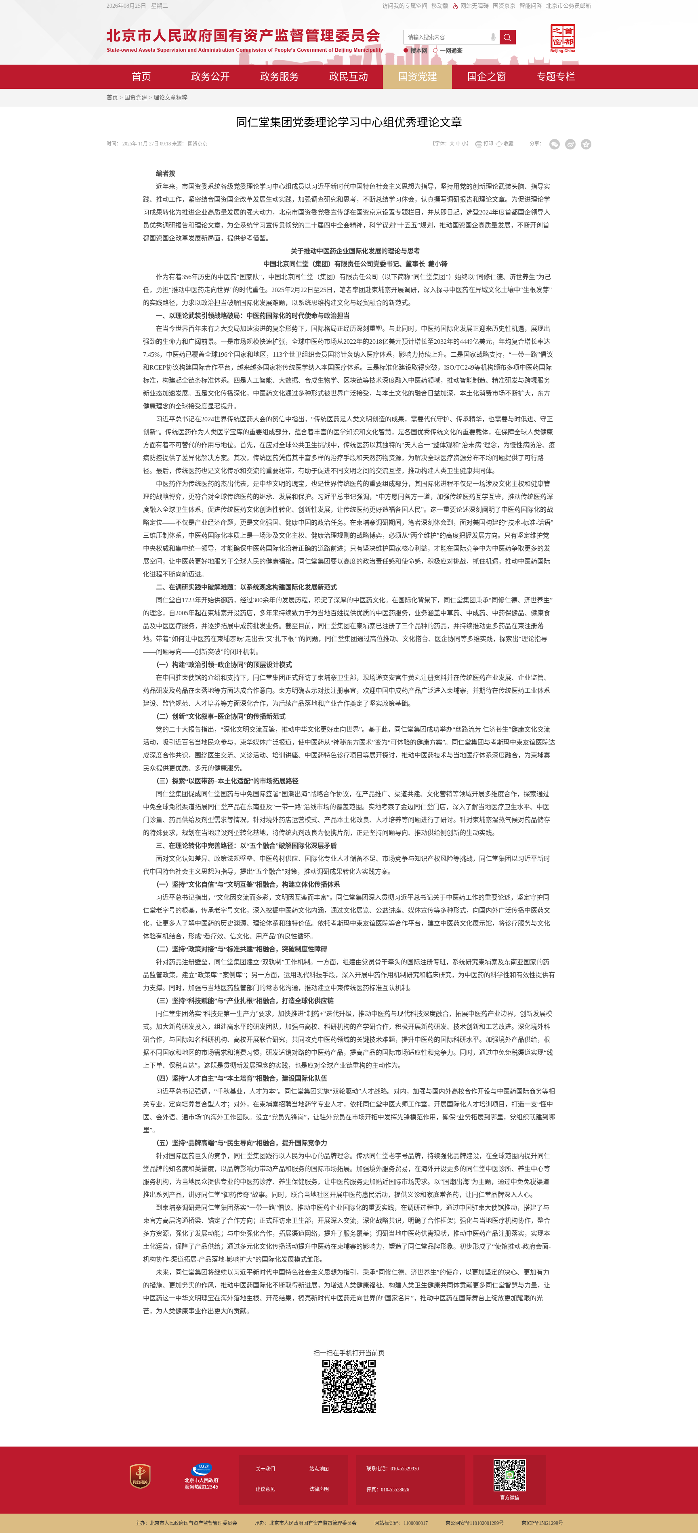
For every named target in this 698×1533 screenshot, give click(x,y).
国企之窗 (486, 76)
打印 (488, 144)
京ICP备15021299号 (542, 1523)
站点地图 (319, 1469)
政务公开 (210, 76)
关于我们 (265, 1469)
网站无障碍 (474, 6)
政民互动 (348, 76)
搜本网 (418, 51)
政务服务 (279, 76)
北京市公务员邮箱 (568, 6)
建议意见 (265, 1489)
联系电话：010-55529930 (392, 1469)
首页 (141, 76)
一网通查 (451, 51)
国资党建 (417, 76)
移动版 (439, 6)
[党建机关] (140, 1488)
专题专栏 (555, 76)
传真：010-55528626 (387, 1490)
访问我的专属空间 (404, 6)
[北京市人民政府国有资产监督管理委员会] (245, 50)
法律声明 (319, 1489)
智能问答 (530, 6)
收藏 (508, 144)
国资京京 (504, 6)
